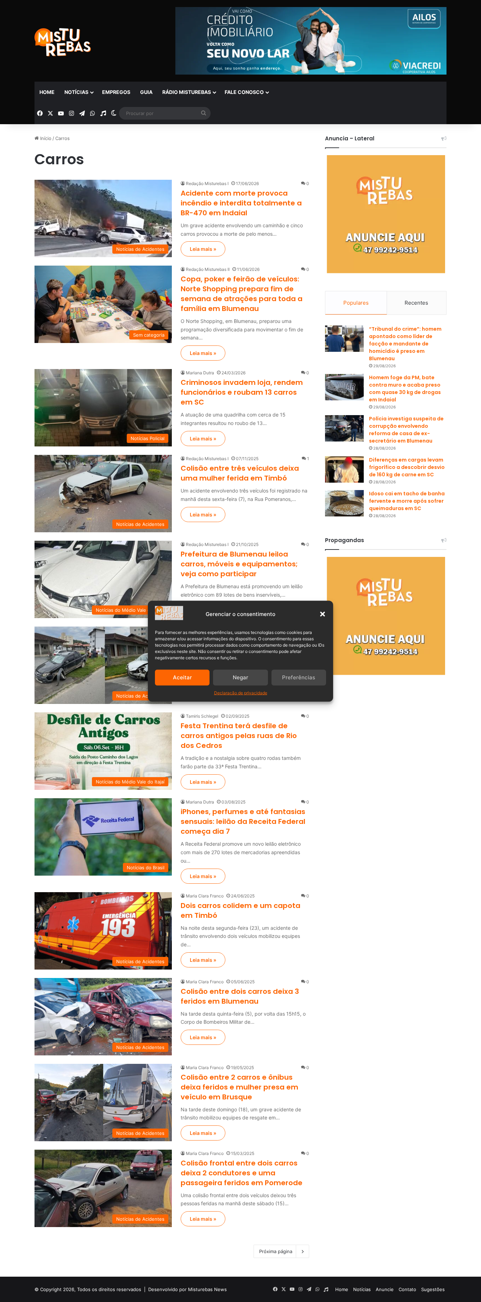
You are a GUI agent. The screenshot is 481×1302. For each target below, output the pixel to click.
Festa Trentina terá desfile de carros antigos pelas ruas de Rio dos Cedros (239, 735)
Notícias (76, 92)
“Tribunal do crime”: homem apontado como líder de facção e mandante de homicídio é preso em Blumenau (405, 343)
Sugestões (433, 1289)
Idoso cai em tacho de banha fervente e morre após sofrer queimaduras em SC (407, 501)
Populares (356, 302)
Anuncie (385, 1289)
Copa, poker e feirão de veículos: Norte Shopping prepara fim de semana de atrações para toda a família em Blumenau (241, 293)
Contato (407, 1289)
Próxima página (275, 1251)
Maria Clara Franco (205, 895)
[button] (322, 613)
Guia (146, 92)
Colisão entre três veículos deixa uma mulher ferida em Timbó (240, 473)
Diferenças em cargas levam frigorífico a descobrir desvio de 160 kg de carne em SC (407, 467)
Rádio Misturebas (186, 92)
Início (45, 138)
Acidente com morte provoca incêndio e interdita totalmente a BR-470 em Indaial (241, 203)
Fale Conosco (244, 92)
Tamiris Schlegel (202, 716)
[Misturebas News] (63, 42)
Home (47, 92)
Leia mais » (203, 249)
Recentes (416, 302)
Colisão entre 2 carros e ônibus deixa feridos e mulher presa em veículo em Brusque (239, 1087)
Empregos (116, 92)
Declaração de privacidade (240, 692)
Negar (240, 677)
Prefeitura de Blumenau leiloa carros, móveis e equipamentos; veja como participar (239, 564)
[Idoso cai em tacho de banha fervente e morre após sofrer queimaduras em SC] (344, 503)
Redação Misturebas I (207, 183)
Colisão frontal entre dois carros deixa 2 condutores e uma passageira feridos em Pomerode (241, 1173)
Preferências (298, 677)
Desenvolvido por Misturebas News (187, 1289)
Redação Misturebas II (208, 269)
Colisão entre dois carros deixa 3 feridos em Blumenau (240, 996)
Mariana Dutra (200, 372)
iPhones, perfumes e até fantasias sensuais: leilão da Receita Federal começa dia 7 (243, 821)
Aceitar (182, 677)
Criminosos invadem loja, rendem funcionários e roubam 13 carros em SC (242, 392)
